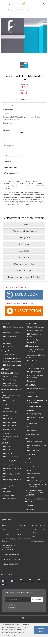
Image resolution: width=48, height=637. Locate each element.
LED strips (10, 10)
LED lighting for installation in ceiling (9, 384)
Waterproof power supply (36, 368)
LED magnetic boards (33, 406)
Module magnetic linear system (9, 487)
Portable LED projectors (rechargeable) (35, 341)
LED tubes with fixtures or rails (36, 446)
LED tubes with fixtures (11, 426)
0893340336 (13, 564)
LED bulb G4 (8, 453)
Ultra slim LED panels (11, 333)
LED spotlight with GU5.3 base (12, 475)
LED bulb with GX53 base (12, 457)
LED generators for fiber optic (35, 418)
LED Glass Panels (9, 336)
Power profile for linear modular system (35, 376)
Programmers (30, 505)
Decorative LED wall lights (36, 388)
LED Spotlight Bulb (8, 465)
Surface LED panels (10, 340)
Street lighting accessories (12, 361)
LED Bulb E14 (8, 450)
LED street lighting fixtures (24, 231)
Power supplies (30, 365)
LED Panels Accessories (33, 455)
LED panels (24, 225)
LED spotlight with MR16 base (11, 481)
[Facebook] (4, 568)
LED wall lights (30, 385)
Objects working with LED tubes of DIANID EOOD (9, 548)
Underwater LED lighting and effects (11, 396)
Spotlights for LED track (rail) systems (35, 350)
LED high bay (24, 238)
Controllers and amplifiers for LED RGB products (36, 401)
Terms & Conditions (38, 525)
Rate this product (9, 145)
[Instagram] (9, 568)
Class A (5, 415)
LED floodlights (31, 324)
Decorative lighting (32, 434)
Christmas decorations (33, 467)
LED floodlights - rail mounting (34, 335)
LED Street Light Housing (12, 365)
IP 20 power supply (34, 372)
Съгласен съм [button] (41, 630)
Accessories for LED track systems (36, 356)
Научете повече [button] (9, 635)
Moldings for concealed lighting (23, 10)
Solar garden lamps (10, 354)
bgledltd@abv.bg (15, 560)
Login (33, 536)
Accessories (7, 343)
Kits (26, 438)
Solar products (6, 351)
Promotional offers (9, 347)
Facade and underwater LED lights (24, 277)
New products (30, 509)
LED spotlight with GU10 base (11, 469)
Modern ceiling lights (24, 264)
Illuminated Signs (31, 396)
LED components (31, 423)
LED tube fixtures (9, 422)
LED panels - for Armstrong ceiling (12, 328)
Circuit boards (32, 427)
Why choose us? (11, 173)
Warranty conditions (23, 539)
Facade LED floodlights (35, 330)
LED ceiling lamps (7, 495)
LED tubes (24, 244)
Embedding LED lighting (10, 373)
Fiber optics (29, 410)
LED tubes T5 (8, 419)
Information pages (37, 541)
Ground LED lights (24, 270)
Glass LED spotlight (10, 412)
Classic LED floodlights (35, 327)
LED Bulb (4, 443)
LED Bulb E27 (8, 446)
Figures (29, 470)
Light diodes (31, 430)
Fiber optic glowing (34, 414)
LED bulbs (24, 251)
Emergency (31, 381)
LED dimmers (30, 392)
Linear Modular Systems (35, 361)
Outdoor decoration (34, 474)
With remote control (10, 499)
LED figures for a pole (35, 481)
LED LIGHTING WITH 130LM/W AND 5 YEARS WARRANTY (34, 493)
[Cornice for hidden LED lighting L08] (24, 58)
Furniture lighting (9, 380)
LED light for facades (10, 401)
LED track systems (32, 346)
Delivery (19, 530)
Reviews (7, 161)
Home (3, 10)
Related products (12, 167)
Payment (19, 534)
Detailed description (13, 156)
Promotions (29, 463)
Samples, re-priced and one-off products (35, 500)
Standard (6, 408)
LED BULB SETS (33, 451)
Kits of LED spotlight (34, 441)
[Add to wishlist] (42, 130)
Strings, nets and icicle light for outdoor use (36, 485)
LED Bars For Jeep (32, 459)
